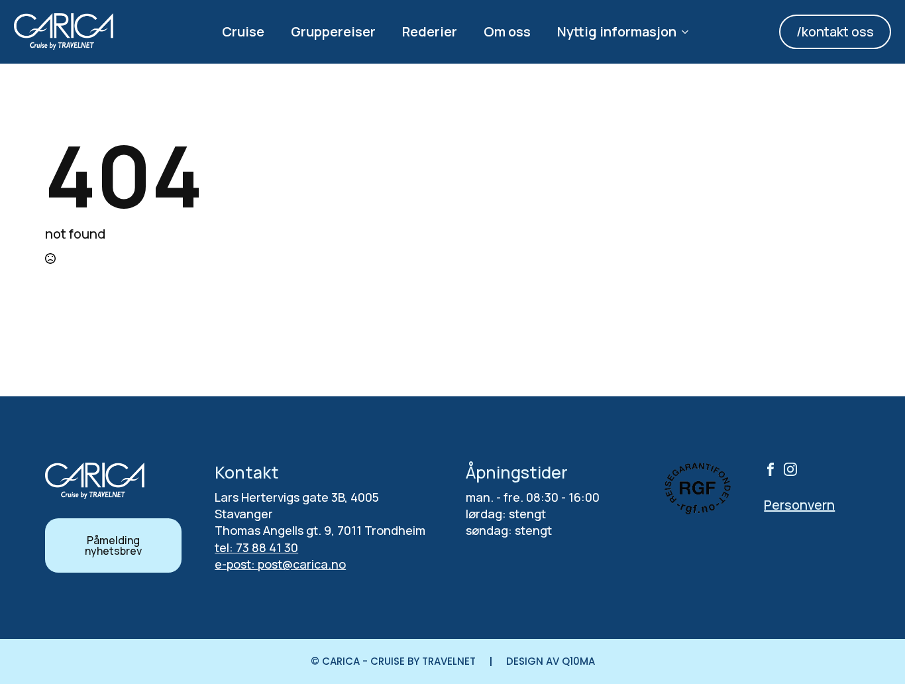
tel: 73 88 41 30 (256, 547)
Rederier (429, 31)
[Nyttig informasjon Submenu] (689, 32)
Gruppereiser (333, 31)
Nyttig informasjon (616, 31)
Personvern (799, 505)
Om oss (507, 31)
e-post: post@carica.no (280, 564)
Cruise (243, 31)
